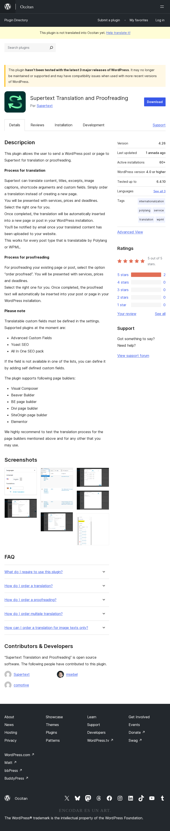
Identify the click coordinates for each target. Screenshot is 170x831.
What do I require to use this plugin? (33, 572)
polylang (144, 210)
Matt (10, 762)
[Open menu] (163, 6)
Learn (91, 717)
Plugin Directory (16, 20)
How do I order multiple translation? (33, 614)
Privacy (10, 740)
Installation (63, 125)
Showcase (54, 717)
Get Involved (139, 717)
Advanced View (130, 232)
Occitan (21, 798)
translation (146, 219)
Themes (52, 724)
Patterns (53, 740)
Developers (96, 732)
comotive (21, 685)
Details (14, 125)
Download (155, 102)
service (159, 210)
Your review (126, 313)
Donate (137, 732)
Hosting (10, 732)
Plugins (51, 732)
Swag (135, 740)
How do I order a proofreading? (30, 600)
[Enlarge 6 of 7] (103, 496)
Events (134, 724)
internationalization (151, 201)
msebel (72, 674)
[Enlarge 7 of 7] (103, 519)
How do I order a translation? (28, 586)
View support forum (133, 355)
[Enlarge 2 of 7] (31, 504)
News (9, 724)
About (9, 717)
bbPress (13, 770)
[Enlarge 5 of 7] (103, 473)
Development (93, 125)
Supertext (45, 105)
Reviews (37, 125)
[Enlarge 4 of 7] (67, 518)
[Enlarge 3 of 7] (67, 473)
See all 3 (159, 191)
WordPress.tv (100, 740)
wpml (160, 219)
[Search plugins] (51, 47)
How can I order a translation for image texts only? (46, 628)
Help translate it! (118, 33)
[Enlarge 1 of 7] (31, 473)
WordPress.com (19, 755)
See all (160, 313)
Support (159, 125)
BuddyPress (16, 778)
